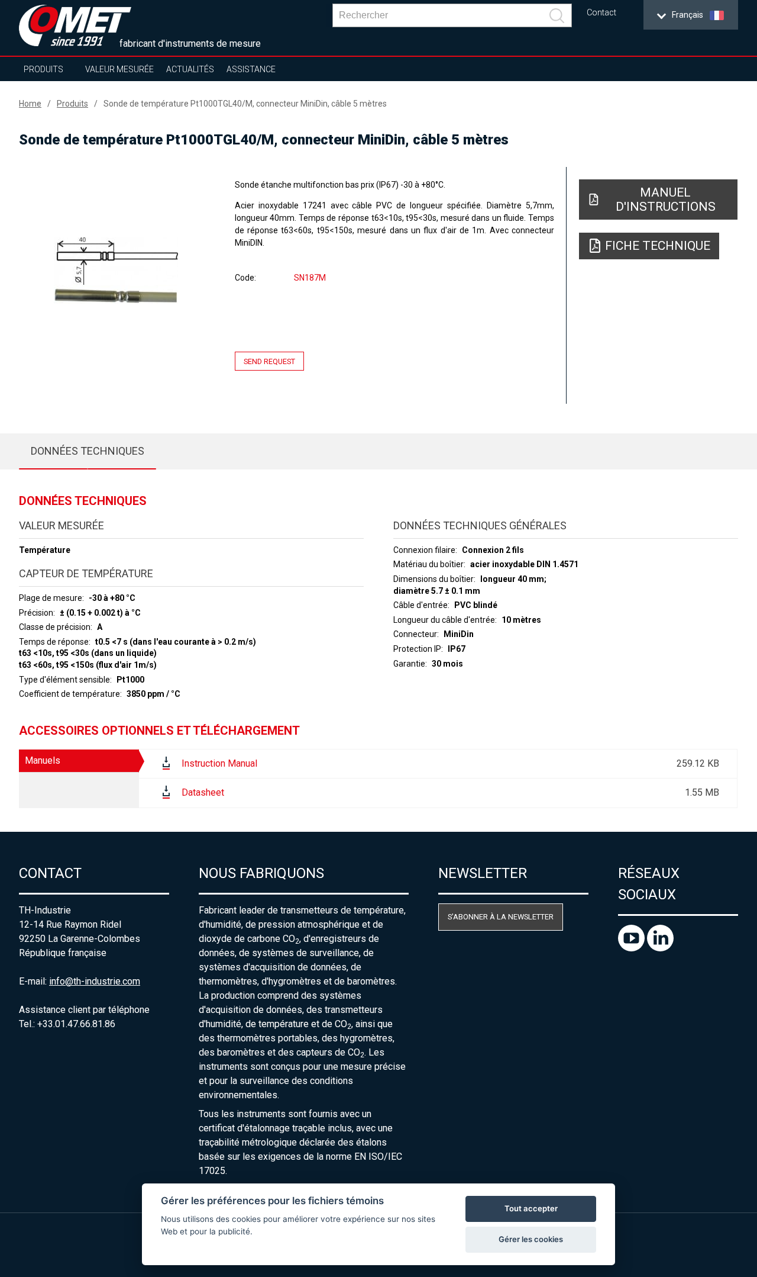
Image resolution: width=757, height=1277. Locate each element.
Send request (269, 361)
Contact (601, 13)
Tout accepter (531, 1208)
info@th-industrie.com (94, 981)
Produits (43, 69)
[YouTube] (632, 948)
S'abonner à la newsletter (501, 916)
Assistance (251, 69)
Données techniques (87, 451)
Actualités (190, 69)
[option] (116, 270)
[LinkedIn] (660, 948)
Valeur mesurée (119, 69)
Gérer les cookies (531, 1239)
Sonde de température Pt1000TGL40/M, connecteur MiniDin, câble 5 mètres (245, 103)
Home (30, 103)
